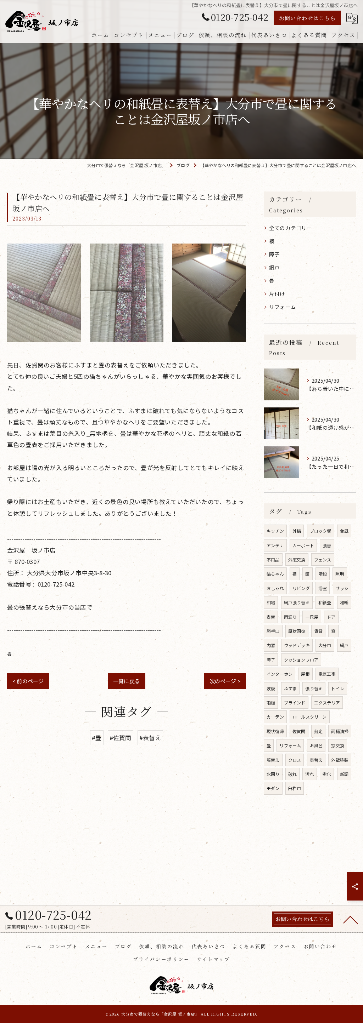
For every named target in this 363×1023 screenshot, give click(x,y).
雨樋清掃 (339, 731)
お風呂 (316, 745)
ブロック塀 (320, 531)
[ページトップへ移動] (351, 919)
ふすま (290, 688)
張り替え (314, 688)
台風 (344, 531)
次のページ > (225, 681)
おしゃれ (275, 588)
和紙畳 (324, 602)
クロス (294, 760)
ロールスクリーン (309, 717)
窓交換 (337, 745)
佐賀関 (299, 731)
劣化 (327, 774)
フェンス (322, 559)
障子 (274, 254)
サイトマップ (213, 958)
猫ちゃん (275, 574)
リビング (301, 588)
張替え (273, 760)
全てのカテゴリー (290, 228)
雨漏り (290, 617)
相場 (271, 602)
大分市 (324, 645)
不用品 (273, 559)
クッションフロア (301, 660)
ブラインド (295, 702)
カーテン (275, 717)
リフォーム (282, 306)
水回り (273, 774)
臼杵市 (294, 788)
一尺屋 (311, 617)
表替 (271, 617)
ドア (331, 617)
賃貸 (318, 631)
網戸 (274, 267)
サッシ (342, 588)
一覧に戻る (126, 681)
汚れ (309, 774)
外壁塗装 (339, 760)
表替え (316, 760)
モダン (273, 788)
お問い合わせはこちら (307, 18)
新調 (344, 774)
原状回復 (297, 631)
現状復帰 (275, 731)
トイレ (337, 688)
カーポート (303, 545)
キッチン (275, 531)
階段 (322, 574)
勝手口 (273, 631)
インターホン (279, 674)
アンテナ (275, 545)
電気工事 (327, 674)
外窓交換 (297, 559)
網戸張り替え (297, 602)
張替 (327, 545)
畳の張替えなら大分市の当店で (50, 607)
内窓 (271, 645)
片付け (277, 293)
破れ (292, 774)
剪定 (318, 731)
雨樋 (271, 702)
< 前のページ (28, 681)
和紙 (344, 602)
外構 (296, 531)
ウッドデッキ (297, 645)
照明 (339, 574)
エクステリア (327, 702)
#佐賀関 (121, 737)
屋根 (305, 674)
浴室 (322, 588)
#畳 (96, 737)
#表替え (150, 737)
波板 (271, 688)
